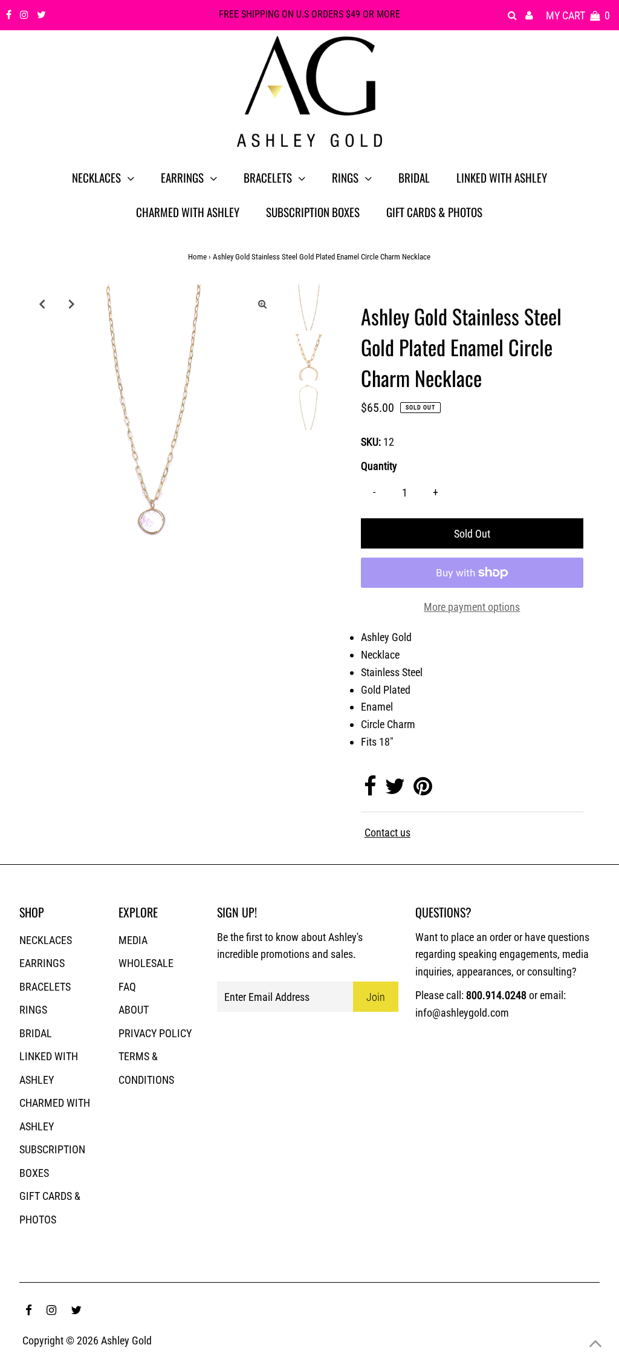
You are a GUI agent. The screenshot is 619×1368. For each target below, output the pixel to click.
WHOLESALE (145, 963)
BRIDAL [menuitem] (414, 177)
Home (197, 256)
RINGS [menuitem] (345, 177)
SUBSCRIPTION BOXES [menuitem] (313, 211)
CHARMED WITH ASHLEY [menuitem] (187, 211)
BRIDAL (35, 1033)
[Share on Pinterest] (422, 790)
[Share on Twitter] (395, 790)
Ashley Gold (126, 1340)
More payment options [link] (472, 607)
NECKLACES (45, 940)
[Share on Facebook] (370, 790)
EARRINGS (42, 963)
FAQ (127, 986)
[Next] (71, 303)
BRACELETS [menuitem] (268, 177)
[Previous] (41, 303)
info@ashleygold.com (462, 1012)
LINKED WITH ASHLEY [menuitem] (501, 177)
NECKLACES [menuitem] (96, 177)
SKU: (371, 441)
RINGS (33, 1009)
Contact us (387, 833)
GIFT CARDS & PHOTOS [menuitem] (434, 211)
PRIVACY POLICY (155, 1033)
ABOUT (133, 1009)
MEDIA (132, 940)
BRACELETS (45, 986)
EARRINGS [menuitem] (182, 177)
